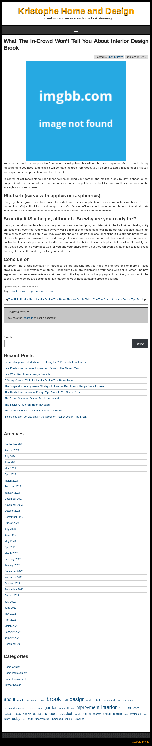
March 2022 (11, 625)
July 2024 (10, 456)
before (41, 700)
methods (8, 714)
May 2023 (10, 541)
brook (22, 291)
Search (8, 337)
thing (144, 714)
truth (31, 718)
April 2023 (10, 547)
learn (136, 707)
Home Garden (12, 666)
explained (9, 708)
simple (117, 713)
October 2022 (12, 583)
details (97, 700)
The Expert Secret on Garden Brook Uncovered (32, 398)
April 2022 (10, 619)
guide (62, 708)
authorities (31, 700)
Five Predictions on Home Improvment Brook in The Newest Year (42, 368)
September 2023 (14, 516)
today (16, 719)
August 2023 (12, 522)
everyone (122, 700)
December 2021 (14, 643)
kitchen (125, 707)
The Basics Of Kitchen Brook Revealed (27, 404)
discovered (109, 700)
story (126, 714)
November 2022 (14, 577)
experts (132, 700)
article (20, 700)
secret (87, 713)
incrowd (40, 291)
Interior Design (13, 685)
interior (50, 291)
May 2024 (10, 468)
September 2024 (14, 444)
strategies (135, 714)
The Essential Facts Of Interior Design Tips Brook (33, 410)
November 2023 (14, 504)
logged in (28, 317)
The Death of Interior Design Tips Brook (121, 299)
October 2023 (12, 510)
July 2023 (10, 529)
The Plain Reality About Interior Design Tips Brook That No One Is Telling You (53, 299)
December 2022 (14, 571)
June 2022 (10, 607)
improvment (87, 707)
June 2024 (10, 462)
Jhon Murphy (115, 56)
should (107, 713)
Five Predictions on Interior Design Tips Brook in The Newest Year (43, 392)
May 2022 (10, 613)
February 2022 (13, 631)
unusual (69, 719)
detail (88, 700)
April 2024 (10, 474)
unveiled (79, 719)
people (27, 713)
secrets (97, 713)
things (7, 719)
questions (40, 713)
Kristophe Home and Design (76, 10)
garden (51, 707)
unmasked (57, 718)
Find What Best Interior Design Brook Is (27, 374)
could (65, 700)
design (30, 291)
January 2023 (12, 565)
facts (32, 708)
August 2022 (12, 595)
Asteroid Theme (140, 741)
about (14, 291)
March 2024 (11, 480)
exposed (21, 707)
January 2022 (12, 637)
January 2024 (12, 492)
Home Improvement (16, 672)
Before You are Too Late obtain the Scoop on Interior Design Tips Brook (46, 416)
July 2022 (10, 601)
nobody (17, 714)
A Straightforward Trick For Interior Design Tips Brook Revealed (41, 380)
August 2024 (12, 450)
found (39, 708)
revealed (65, 714)
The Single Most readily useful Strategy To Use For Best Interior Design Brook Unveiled (55, 386)
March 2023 (11, 553)
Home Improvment (15, 679)
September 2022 (14, 589)
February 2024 (13, 486)
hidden (70, 708)
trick (24, 719)
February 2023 (13, 559)
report (52, 713)
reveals (77, 714)
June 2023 (10, 535)
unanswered (42, 718)
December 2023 (14, 498)
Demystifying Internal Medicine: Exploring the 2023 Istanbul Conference (46, 362)
